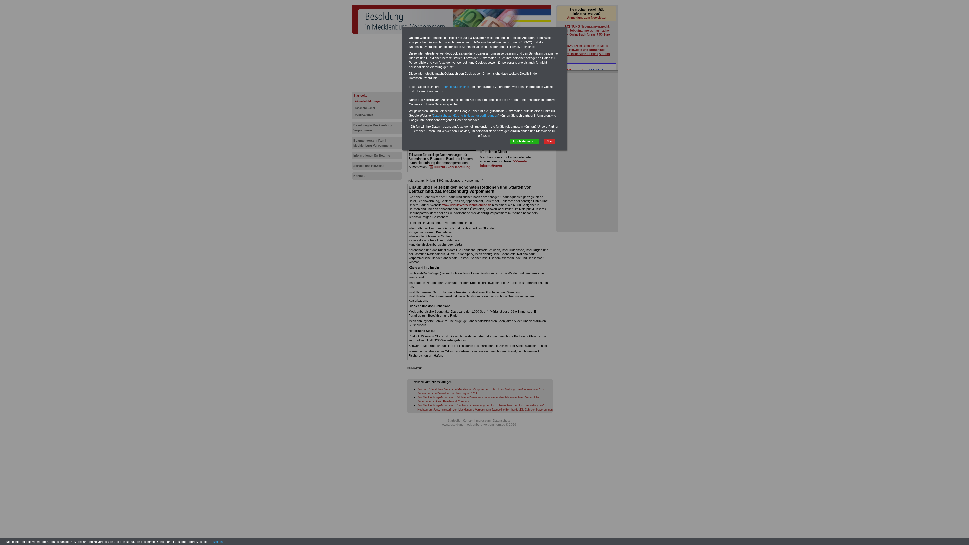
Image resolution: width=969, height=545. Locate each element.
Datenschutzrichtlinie (454, 87)
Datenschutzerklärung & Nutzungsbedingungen (465, 115)
